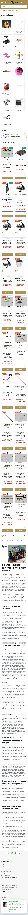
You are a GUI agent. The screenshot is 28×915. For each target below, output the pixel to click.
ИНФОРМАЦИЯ (5, 861)
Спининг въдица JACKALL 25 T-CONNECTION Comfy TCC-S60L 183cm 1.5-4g (20, 435)
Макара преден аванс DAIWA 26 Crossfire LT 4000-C (7, 242)
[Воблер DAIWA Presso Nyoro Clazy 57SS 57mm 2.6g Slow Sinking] (7, 379)
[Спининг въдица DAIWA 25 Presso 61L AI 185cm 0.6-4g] (21, 379)
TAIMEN (7, 194)
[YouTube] (15, 853)
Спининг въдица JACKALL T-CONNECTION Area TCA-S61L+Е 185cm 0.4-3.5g (7, 517)
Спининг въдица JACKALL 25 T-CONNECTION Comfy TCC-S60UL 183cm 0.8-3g (20, 476)
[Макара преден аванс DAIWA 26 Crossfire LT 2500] (7, 263)
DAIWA (20, 197)
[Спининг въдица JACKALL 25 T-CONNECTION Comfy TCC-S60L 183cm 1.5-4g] (21, 417)
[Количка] (25, 2)
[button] (7, 178)
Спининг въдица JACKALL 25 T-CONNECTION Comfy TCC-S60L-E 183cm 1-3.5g (7, 476)
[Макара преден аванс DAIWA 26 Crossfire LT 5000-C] (21, 187)
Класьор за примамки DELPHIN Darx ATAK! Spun (21, 165)
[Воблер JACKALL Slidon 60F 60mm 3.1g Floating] (7, 302)
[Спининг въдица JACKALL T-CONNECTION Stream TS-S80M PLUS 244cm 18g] (7, 338)
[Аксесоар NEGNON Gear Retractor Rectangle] (7, 187)
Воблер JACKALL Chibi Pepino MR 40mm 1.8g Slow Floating (20, 352)
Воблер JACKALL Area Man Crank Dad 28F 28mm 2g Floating (21, 513)
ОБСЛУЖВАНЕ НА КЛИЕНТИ (9, 877)
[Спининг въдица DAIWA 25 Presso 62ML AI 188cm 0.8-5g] (7, 417)
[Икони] (2, 130)
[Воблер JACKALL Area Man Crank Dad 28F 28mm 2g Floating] (21, 499)
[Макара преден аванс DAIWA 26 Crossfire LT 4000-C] (7, 225)
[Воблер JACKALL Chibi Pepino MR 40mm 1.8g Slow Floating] (21, 338)
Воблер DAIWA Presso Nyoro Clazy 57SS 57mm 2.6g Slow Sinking (7, 393)
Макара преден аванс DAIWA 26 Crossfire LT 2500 (7, 280)
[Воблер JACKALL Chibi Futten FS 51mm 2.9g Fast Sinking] (7, 152)
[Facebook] (8, 853)
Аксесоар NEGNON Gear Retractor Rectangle (7, 201)
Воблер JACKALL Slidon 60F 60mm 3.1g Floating (7, 315)
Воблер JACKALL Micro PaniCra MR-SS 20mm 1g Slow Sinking (20, 316)
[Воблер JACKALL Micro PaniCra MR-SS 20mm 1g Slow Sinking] (21, 302)
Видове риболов (8, 10)
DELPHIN (21, 159)
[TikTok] (19, 853)
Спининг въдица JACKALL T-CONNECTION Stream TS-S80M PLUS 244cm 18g (7, 356)
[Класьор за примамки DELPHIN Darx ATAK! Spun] (21, 152)
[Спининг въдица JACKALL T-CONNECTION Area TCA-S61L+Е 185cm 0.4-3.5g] (7, 499)
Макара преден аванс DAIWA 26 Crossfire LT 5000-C (21, 204)
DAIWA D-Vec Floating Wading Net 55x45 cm (20, 280)
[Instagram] (12, 853)
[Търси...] (25, 6)
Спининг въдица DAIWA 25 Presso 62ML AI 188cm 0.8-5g (7, 434)
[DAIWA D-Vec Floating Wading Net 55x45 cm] (21, 263)
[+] (11, 174)
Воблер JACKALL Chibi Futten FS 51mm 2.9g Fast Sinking (7, 166)
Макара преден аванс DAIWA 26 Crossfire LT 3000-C (21, 242)
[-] (3, 174)
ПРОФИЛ (3, 891)
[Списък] (5, 130)
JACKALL (7, 159)
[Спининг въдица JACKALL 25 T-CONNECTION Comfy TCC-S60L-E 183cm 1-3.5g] (7, 458)
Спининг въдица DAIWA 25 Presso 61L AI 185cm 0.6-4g (21, 395)
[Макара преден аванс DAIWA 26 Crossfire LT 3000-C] (21, 225)
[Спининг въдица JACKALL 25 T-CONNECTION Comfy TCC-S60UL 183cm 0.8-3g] (21, 458)
